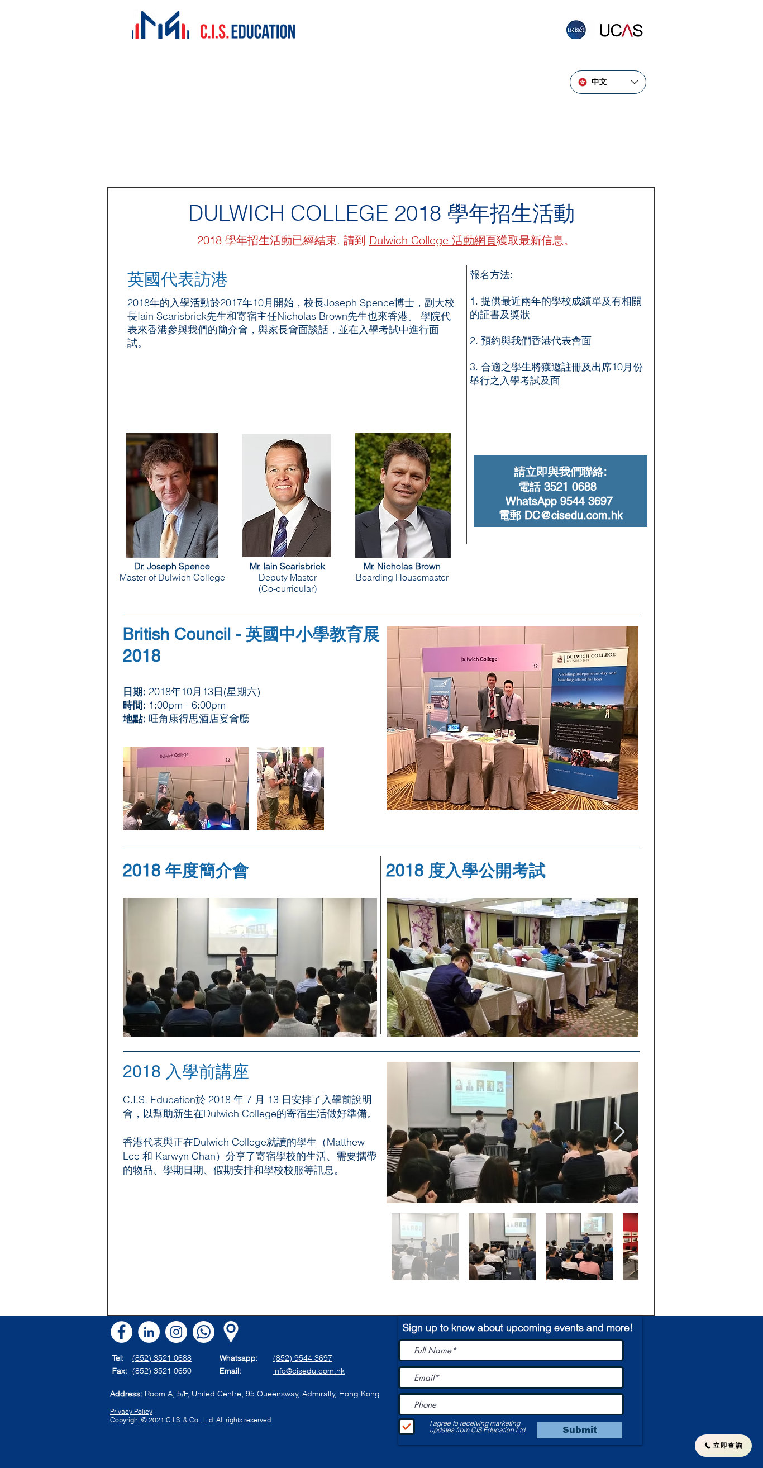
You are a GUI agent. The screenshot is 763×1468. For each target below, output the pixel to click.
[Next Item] (619, 1132)
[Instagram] (176, 1332)
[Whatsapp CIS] (203, 1332)
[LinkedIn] (149, 1332)
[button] (250, 967)
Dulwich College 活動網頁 (433, 240)
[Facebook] (121, 1332)
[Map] (231, 1332)
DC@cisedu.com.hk (573, 515)
